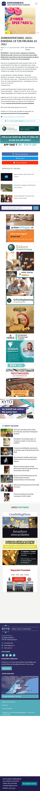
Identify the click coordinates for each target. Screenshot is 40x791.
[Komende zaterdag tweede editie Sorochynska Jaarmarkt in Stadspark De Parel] (7, 433)
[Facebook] (3, 655)
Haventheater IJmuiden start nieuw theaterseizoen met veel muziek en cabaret (25, 459)
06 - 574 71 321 (27, 144)
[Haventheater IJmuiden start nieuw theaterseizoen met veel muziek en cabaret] (7, 460)
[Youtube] (10, 655)
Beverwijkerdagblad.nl (15, 3)
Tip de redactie (21, 163)
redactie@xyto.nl (9, 645)
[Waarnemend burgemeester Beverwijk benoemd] (7, 488)
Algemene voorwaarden (8, 702)
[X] (7, 655)
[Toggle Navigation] (36, 3)
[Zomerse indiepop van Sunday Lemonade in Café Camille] (7, 497)
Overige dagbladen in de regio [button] (11, 696)
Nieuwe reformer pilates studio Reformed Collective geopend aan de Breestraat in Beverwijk (26, 468)
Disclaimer (5, 705)
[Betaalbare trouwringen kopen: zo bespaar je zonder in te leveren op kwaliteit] (7, 442)
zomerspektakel (20, 117)
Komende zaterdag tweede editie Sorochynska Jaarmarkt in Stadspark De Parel (25, 431)
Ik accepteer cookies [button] (29, 783)
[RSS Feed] (14, 655)
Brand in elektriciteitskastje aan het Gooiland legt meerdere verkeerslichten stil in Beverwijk (25, 477)
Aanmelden (7, 668)
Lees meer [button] (11, 788)
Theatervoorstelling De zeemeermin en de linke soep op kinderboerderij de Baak (26, 450)
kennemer (11, 117)
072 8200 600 (8, 643)
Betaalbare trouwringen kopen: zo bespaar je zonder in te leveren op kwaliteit (25, 441)
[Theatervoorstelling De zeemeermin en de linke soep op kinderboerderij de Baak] (7, 451)
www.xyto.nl (8, 648)
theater (5, 117)
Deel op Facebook (21, 154)
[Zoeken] (36, 208)
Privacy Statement (7, 708)
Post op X (20, 158)
